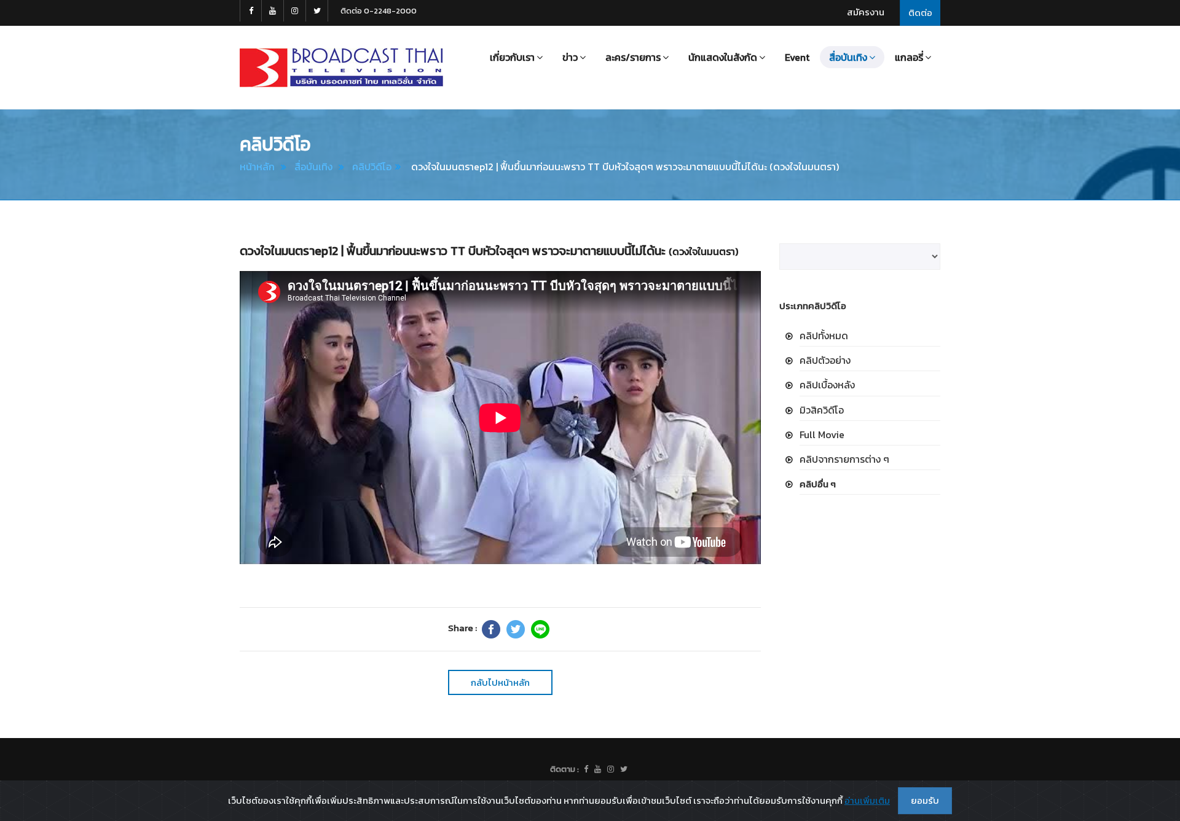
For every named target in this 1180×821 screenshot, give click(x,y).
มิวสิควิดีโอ (822, 410)
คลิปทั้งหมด (824, 335)
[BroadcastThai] (597, 769)
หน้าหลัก (257, 166)
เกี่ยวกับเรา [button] (512, 57)
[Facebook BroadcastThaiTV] (251, 11)
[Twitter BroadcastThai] (317, 11)
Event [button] (797, 57)
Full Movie (822, 434)
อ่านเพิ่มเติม (867, 800)
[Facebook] (491, 629)
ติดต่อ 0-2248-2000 (378, 11)
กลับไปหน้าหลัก (500, 682)
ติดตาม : (564, 769)
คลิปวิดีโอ (371, 166)
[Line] (540, 629)
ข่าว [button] (570, 57)
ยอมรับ (925, 800)
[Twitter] (515, 629)
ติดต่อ (920, 13)
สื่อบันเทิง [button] (848, 57)
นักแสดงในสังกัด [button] (722, 57)
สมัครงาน (865, 12)
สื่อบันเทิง (313, 166)
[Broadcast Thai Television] (341, 67)
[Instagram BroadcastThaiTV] (295, 11)
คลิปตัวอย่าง (825, 360)
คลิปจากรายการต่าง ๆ (844, 459)
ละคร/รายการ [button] (633, 57)
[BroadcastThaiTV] (586, 769)
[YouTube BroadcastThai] (273, 11)
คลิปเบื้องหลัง (827, 384)
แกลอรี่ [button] (909, 57)
